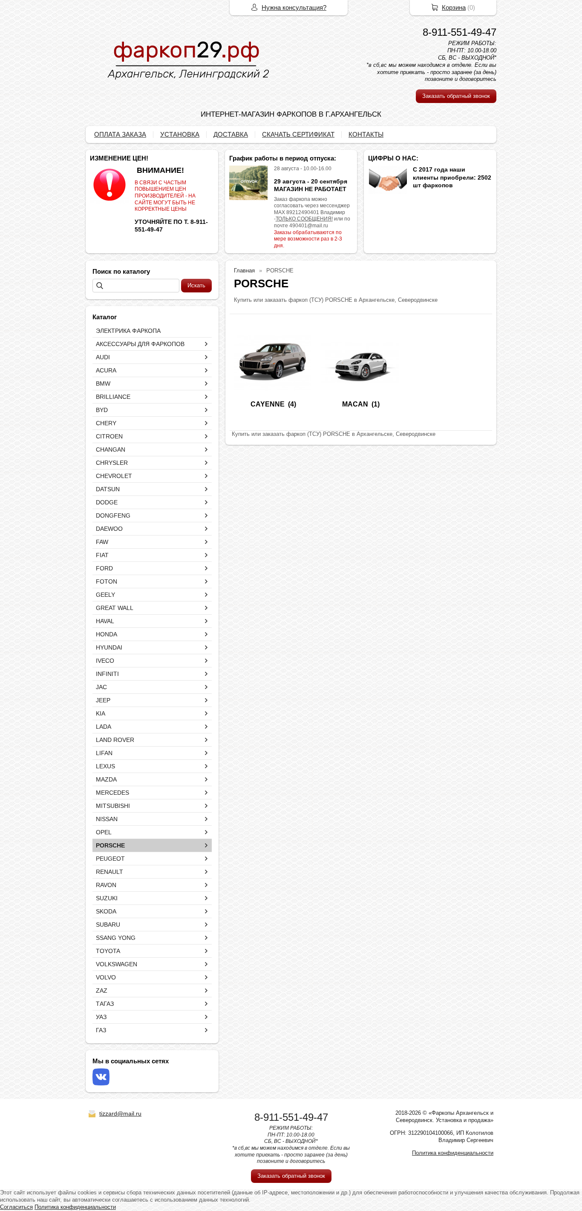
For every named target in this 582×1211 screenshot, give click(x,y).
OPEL (104, 832)
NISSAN (107, 819)
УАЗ (101, 1016)
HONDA (106, 634)
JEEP (103, 700)
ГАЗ (101, 1030)
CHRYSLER (112, 462)
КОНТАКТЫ (366, 134)
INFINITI (107, 673)
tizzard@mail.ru (120, 1113)
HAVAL (105, 621)
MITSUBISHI (113, 805)
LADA (103, 726)
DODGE (107, 502)
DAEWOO (109, 528)
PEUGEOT (110, 858)
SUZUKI (107, 898)
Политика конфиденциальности (452, 1153)
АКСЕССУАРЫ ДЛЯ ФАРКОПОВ (140, 344)
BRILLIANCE (113, 396)
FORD (104, 568)
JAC (101, 687)
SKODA (106, 911)
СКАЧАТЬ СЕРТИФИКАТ (298, 134)
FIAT (102, 555)
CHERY (106, 423)
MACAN (355, 404)
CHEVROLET (114, 475)
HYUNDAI (109, 647)
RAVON (106, 885)
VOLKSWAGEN (116, 964)
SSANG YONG (115, 937)
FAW (102, 541)
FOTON (106, 581)
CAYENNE (268, 404)
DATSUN (108, 489)
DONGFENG (113, 515)
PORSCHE (110, 845)
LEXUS (105, 766)
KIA (100, 713)
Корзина (454, 7)
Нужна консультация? (294, 7)
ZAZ (101, 990)
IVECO (105, 660)
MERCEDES (112, 792)
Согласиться (16, 1207)
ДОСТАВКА (230, 134)
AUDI (103, 357)
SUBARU (108, 924)
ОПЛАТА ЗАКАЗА (120, 134)
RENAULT (109, 871)
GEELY (105, 594)
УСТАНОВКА (179, 134)
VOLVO (106, 977)
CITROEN (109, 436)
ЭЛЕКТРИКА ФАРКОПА (128, 330)
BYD (102, 410)
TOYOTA (108, 951)
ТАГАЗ (105, 1003)
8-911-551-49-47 (459, 32)
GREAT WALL (114, 607)
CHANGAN (110, 449)
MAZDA (106, 779)
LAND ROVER (115, 739)
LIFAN (104, 753)
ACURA (106, 370)
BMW (103, 383)
